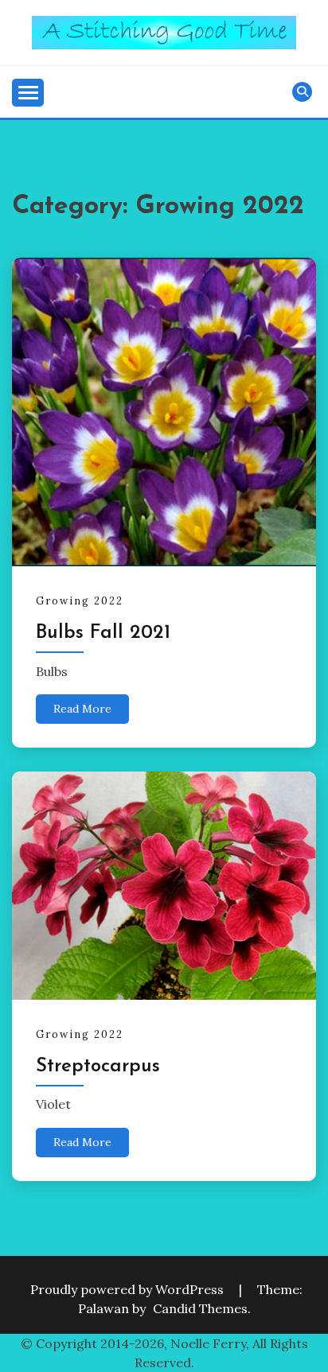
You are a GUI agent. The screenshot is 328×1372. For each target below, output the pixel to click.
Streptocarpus (98, 1066)
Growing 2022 (79, 601)
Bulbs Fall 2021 (103, 633)
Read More (82, 709)
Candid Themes (200, 1308)
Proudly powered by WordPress (128, 1289)
